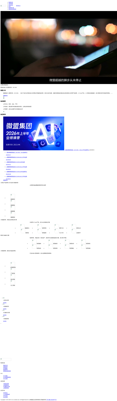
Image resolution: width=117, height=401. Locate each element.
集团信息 (11, 2)
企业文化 (11, 5)
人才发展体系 (6, 394)
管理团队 (5, 368)
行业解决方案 (6, 386)
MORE (4, 302)
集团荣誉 (5, 369)
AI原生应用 (6, 383)
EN (19, 5)
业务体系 (11, 3)
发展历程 (5, 366)
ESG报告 (5, 375)
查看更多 (5, 95)
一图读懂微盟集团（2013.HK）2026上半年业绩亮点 (76, 150)
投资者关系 (11, 7)
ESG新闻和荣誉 (7, 377)
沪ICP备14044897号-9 (51, 399)
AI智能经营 (6, 385)
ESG (10, 6)
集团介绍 (5, 365)
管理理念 (5, 392)
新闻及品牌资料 (12, 9)
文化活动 (5, 395)
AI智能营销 (6, 387)
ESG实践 (5, 378)
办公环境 (5, 397)
